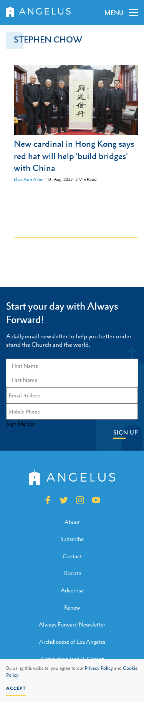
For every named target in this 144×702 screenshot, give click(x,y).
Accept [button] (16, 688)
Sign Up (125, 432)
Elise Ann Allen (29, 179)
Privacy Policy (99, 668)
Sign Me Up (20, 424)
